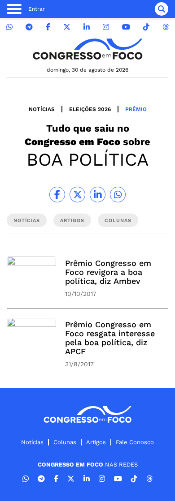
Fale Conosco (135, 442)
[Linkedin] (86, 27)
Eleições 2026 (90, 109)
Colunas (64, 442)
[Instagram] (106, 27)
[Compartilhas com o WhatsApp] (118, 194)
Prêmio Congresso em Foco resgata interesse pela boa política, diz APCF (110, 338)
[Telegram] (29, 27)
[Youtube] (126, 27)
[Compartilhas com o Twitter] (77, 194)
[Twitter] (66, 27)
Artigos (96, 442)
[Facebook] (48, 27)
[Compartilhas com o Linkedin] (97, 194)
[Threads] (165, 27)
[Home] (87, 49)
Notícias (42, 109)
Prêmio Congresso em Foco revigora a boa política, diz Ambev (108, 272)
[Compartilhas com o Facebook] (57, 194)
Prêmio (136, 109)
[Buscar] (161, 9)
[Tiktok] (146, 27)
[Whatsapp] (9, 27)
